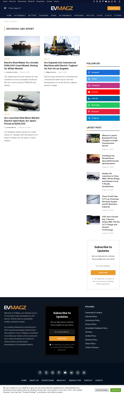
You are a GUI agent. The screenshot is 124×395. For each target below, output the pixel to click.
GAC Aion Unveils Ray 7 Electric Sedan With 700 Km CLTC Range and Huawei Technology (111, 223)
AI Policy (88, 332)
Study (100, 15)
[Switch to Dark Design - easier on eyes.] (119, 1)
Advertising (22, 1)
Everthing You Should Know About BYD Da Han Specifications (110, 160)
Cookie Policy (90, 336)
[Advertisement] (103, 41)
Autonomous (65, 15)
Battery (32, 15)
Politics (90, 15)
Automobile (20, 15)
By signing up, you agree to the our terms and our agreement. (103, 281)
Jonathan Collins (12, 72)
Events (56, 1)
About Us (12, 1)
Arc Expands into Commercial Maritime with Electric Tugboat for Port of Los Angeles (61, 65)
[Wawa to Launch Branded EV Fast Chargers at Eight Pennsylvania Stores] (93, 138)
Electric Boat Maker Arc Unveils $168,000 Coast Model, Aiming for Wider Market (21, 65)
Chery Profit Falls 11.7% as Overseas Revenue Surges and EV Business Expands (110, 201)
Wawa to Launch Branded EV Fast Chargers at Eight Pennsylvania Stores (110, 140)
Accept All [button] (116, 390)
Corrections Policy (92, 320)
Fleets (108, 15)
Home (5, 1)
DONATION (113, 8)
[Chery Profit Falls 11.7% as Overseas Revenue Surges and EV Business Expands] (93, 199)
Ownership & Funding (93, 313)
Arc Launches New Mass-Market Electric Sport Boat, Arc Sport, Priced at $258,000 (21, 121)
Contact (49, 1)
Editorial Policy (91, 316)
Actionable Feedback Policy (96, 328)
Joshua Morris (11, 127)
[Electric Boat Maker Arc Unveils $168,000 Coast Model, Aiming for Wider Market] (22, 46)
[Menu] (5, 8)
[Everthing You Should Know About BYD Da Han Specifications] (93, 158)
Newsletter (41, 1)
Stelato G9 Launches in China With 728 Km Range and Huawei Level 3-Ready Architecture (111, 180)
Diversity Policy (91, 340)
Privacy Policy (69, 347)
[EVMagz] (62, 8)
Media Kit (31, 1)
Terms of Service (91, 347)
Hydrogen (79, 15)
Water (7, 59)
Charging (43, 15)
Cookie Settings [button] (102, 390)
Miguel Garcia (51, 72)
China (53, 15)
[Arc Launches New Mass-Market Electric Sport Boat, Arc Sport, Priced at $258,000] (22, 101)
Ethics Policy (90, 344)
